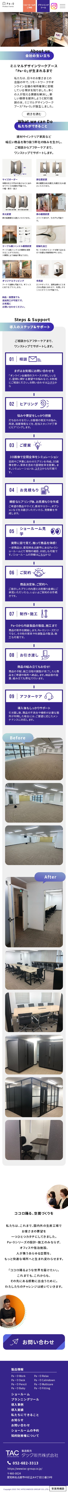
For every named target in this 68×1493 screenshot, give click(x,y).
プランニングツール (43, 6)
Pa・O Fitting (42, 1388)
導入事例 (17, 1404)
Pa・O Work (18, 1376)
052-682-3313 (25, 1463)
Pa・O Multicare (43, 1384)
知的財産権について (25, 1435)
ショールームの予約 (25, 1430)
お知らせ (17, 1420)
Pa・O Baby (18, 1388)
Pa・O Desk (18, 1380)
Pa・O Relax (41, 1376)
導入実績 (17, 1410)
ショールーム (20, 1394)
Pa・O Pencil (18, 1384)
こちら (41, 554)
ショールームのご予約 (29, 6)
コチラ (51, 382)
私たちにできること (25, 1415)
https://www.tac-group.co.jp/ (24, 1468)
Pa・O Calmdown (44, 1380)
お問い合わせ (20, 1425)
